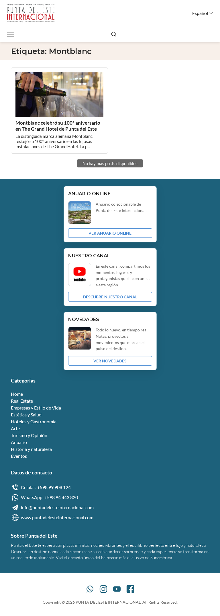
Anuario (19, 442)
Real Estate (22, 400)
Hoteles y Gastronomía (33, 421)
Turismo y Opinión (29, 435)
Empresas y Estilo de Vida (36, 407)
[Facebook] (130, 589)
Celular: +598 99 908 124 (46, 487)
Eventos (19, 456)
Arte (15, 428)
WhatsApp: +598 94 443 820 (49, 497)
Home (17, 394)
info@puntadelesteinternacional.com (57, 507)
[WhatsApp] (90, 589)
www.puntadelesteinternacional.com (57, 517)
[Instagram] (103, 589)
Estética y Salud (26, 414)
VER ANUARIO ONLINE (110, 233)
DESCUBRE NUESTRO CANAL (110, 296)
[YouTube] (116, 589)
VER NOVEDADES (110, 360)
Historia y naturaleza (31, 449)
